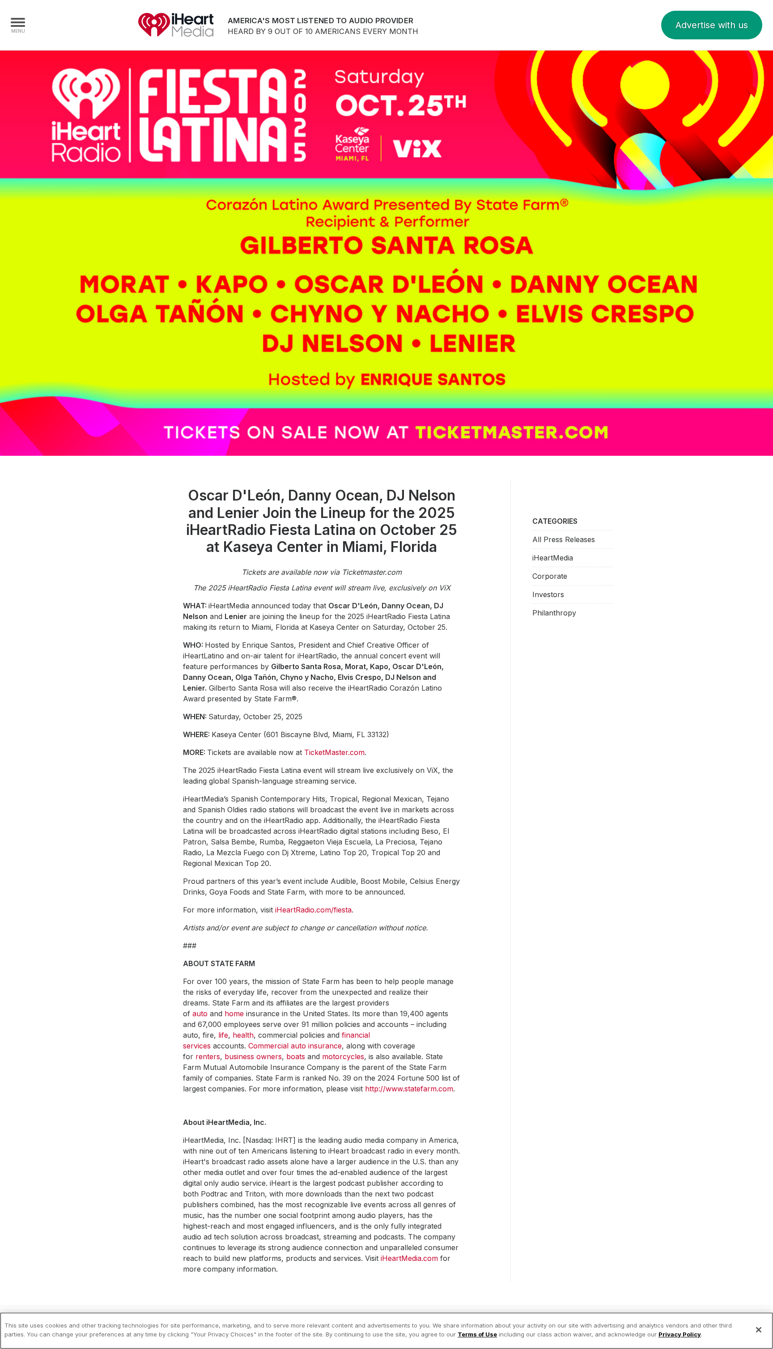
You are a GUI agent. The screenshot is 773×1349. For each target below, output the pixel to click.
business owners (253, 1056)
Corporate (549, 576)
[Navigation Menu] (18, 25)
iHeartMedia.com (409, 1258)
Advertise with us (711, 25)
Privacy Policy (679, 1333)
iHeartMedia (175, 25)
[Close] (759, 1330)
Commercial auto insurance (295, 1045)
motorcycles (343, 1056)
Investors (548, 594)
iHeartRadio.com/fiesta (313, 909)
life (223, 1035)
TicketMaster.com (334, 752)
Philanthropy (554, 612)
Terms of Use (477, 1333)
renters (207, 1056)
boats (295, 1056)
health (243, 1035)
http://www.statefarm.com (409, 1088)
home (234, 1013)
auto (200, 1013)
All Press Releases (563, 539)
